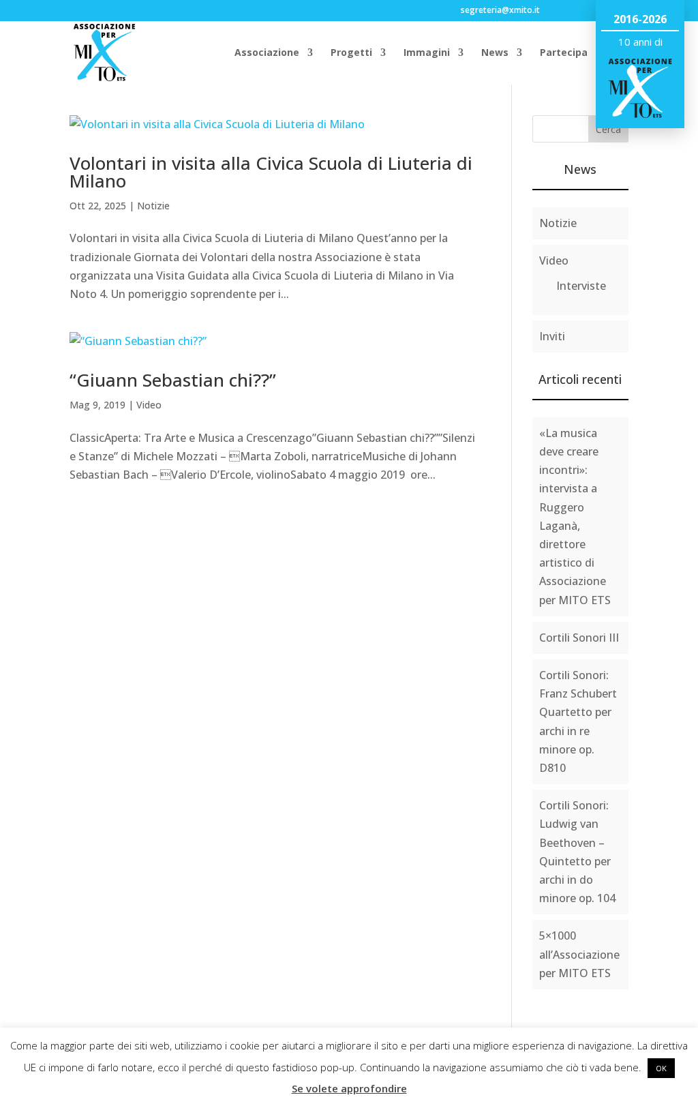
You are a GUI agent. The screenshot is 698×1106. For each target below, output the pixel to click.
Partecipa (564, 53)
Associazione (266, 53)
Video (149, 404)
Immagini (427, 53)
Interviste (581, 285)
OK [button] (661, 1068)
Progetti (351, 53)
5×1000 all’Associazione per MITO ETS (579, 954)
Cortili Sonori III (579, 637)
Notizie (153, 205)
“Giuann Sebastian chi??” (173, 380)
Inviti (552, 336)
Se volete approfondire (349, 1088)
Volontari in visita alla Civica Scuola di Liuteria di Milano (271, 172)
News (495, 53)
